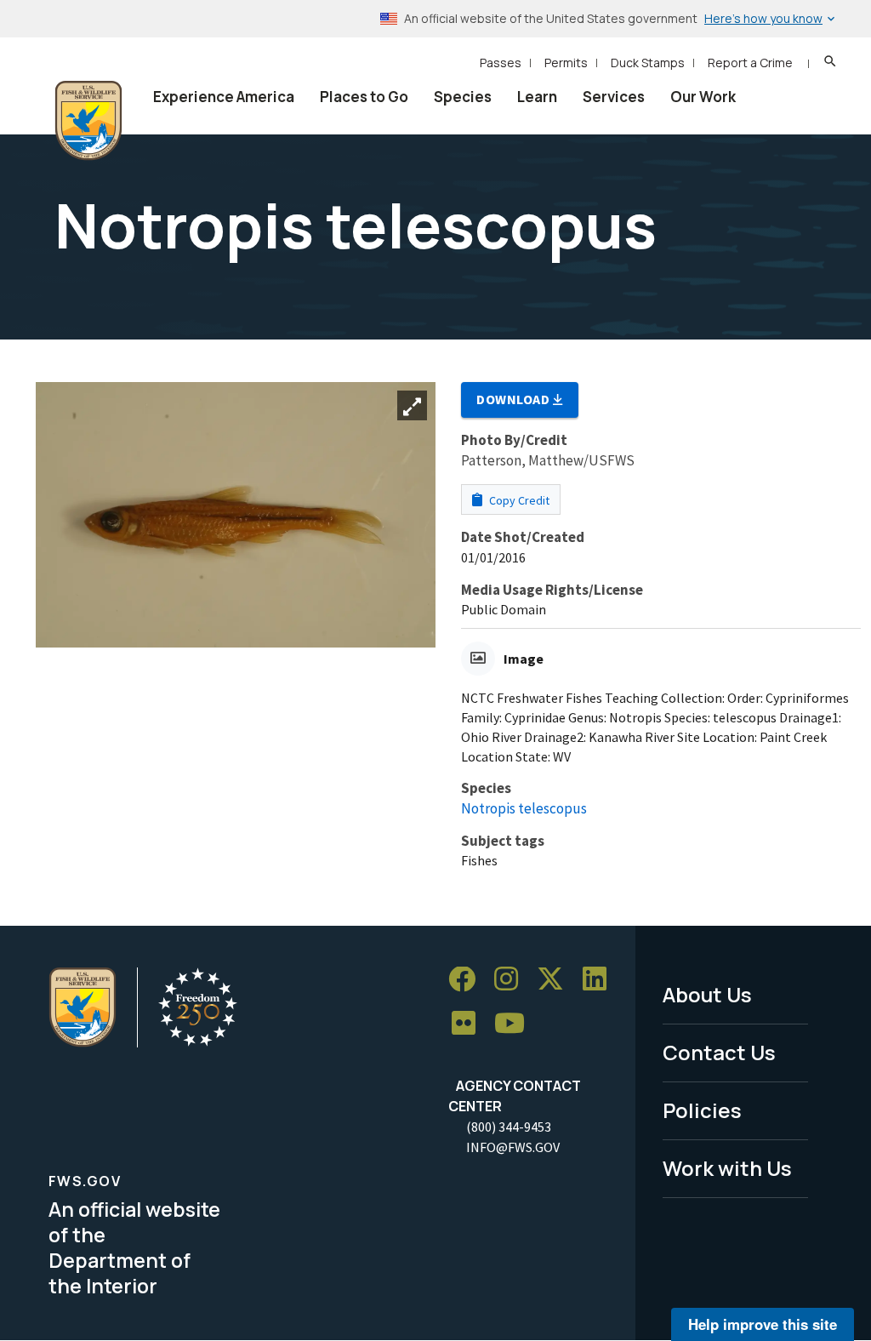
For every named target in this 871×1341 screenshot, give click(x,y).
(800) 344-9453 (508, 1126)
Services (614, 96)
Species (463, 96)
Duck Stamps (648, 62)
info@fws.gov (513, 1147)
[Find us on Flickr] (469, 1024)
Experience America (223, 96)
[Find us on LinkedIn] (600, 980)
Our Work (703, 96)
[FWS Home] (88, 121)
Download (514, 399)
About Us (707, 994)
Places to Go (364, 96)
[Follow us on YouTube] (515, 1024)
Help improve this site (762, 1324)
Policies (702, 1110)
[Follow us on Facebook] (467, 980)
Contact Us (719, 1052)
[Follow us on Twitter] (556, 980)
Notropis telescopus (524, 808)
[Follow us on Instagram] (512, 980)
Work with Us (727, 1168)
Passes (500, 62)
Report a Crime (750, 62)
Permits (566, 62)
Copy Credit (518, 500)
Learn (537, 96)
